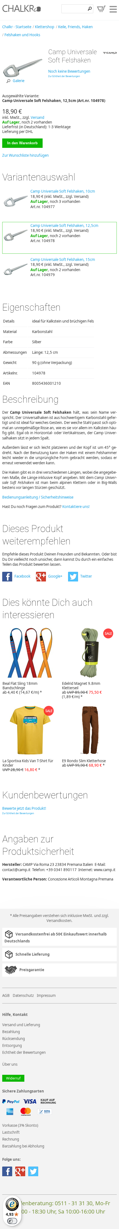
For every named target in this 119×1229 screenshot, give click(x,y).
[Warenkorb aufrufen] (101, 8)
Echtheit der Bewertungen (24, 1052)
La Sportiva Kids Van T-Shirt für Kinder (27, 765)
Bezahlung (11, 1031)
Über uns (9, 1064)
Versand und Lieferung (21, 1024)
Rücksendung (13, 1038)
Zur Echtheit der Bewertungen (64, 76)
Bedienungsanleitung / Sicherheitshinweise (37, 497)
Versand (37, 117)
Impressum (46, 995)
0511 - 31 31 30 (73, 1203)
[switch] (12, 1221)
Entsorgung (12, 1045)
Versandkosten (58, 920)
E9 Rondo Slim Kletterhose (84, 763)
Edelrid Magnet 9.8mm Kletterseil (82, 689)
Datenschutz (23, 995)
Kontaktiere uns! (76, 506)
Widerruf (13, 1078)
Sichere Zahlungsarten (23, 1091)
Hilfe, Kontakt (15, 1014)
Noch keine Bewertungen (69, 71)
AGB (6, 995)
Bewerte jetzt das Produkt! (24, 808)
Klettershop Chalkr (21, 9)
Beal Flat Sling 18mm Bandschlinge (22, 688)
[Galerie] (22, 87)
